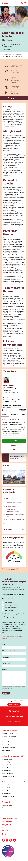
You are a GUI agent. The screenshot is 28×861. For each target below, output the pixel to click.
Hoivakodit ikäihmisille (9, 730)
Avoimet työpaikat (7, 805)
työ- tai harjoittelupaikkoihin (12, 605)
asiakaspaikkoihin (9, 602)
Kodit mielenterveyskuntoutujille (13, 756)
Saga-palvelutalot (7, 750)
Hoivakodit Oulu (6, 739)
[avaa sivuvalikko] (23, 98)
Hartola (20, 54)
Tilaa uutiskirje (7, 822)
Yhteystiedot (7, 49)
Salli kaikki (14, 440)
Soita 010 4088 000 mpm (14, 716)
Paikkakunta (6, 657)
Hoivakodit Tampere (7, 742)
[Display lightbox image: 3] (14, 477)
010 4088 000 (19, 701)
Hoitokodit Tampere (7, 773)
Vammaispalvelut (12, 54)
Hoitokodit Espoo (7, 762)
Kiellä (14, 449)
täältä (3, 632)
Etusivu (4, 54)
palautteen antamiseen (11, 607)
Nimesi (4, 644)
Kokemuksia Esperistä (9, 818)
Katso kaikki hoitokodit (8, 776)
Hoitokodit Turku (6, 770)
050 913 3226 (7, 407)
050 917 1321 (12, 401)
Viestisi (4, 669)
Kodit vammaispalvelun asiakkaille (14, 782)
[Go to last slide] (4, 477)
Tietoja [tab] (23, 414)
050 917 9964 (7, 390)
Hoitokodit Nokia (6, 765)
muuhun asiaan (9, 610)
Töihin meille (6, 802)
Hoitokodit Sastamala (8, 790)
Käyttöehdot (6, 831)
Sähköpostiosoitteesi (8, 651)
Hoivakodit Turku (6, 744)
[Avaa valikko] (25, 3)
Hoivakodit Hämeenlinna (9, 736)
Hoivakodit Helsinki (7, 733)
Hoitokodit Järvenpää (8, 785)
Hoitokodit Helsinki (7, 759)
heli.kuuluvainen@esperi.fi (10, 392)
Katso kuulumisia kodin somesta (17, 457)
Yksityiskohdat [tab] (14, 414)
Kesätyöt (4, 808)
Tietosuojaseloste (8, 828)
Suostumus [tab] (5, 414)
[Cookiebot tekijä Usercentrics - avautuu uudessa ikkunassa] (19, 410)
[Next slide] (23, 477)
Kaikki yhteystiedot (14, 721)
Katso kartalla (8, 46)
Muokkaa (13, 445)
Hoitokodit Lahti (6, 788)
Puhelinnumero (6, 663)
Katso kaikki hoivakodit (8, 747)
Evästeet (5, 834)
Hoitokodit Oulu (6, 767)
